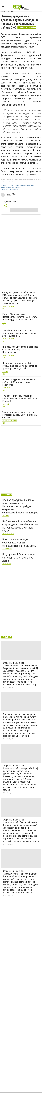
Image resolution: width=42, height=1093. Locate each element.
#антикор (10, 186)
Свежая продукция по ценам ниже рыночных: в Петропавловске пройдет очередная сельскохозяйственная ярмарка (20, 506)
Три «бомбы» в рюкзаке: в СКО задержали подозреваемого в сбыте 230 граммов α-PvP (20, 333)
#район (17, 186)
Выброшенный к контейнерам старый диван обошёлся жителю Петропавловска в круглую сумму (20, 526)
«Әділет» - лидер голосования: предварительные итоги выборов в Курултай (19, 398)
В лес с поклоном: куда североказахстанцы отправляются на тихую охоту (19, 542)
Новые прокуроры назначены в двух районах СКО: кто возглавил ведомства (20, 382)
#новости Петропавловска (9, 189)
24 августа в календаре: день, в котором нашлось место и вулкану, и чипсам (20, 415)
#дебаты (3, 186)
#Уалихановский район (27, 186)
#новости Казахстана (7, 187)
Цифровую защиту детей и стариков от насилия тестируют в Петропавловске (20, 349)
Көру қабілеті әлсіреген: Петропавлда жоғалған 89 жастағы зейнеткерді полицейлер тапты (19, 317)
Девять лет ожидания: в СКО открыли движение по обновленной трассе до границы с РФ (20, 366)
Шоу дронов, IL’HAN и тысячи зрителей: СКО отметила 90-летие (18, 557)
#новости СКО (19, 187)
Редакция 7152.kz (11, 194)
